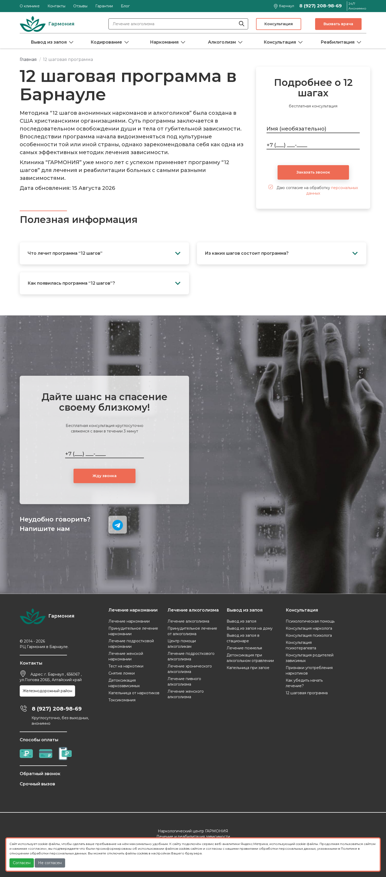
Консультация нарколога (309, 628)
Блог (125, 6)
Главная (28, 59)
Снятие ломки (121, 673)
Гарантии (104, 6)
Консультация (278, 24)
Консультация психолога (309, 635)
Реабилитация (337, 42)
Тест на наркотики (125, 666)
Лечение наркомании (129, 621)
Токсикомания (121, 700)
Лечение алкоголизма (188, 621)
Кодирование (106, 42)
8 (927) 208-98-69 (320, 5)
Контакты (56, 6)
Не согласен (50, 862)
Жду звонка (104, 475)
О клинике (30, 6)
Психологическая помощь (310, 621)
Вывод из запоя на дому (250, 628)
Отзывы (80, 6)
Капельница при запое (248, 667)
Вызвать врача (338, 24)
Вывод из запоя (49, 42)
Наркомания (164, 42)
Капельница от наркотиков (133, 693)
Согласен (21, 862)
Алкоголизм (222, 42)
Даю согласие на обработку (316, 190)
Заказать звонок (313, 172)
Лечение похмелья (244, 648)
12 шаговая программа (307, 693)
